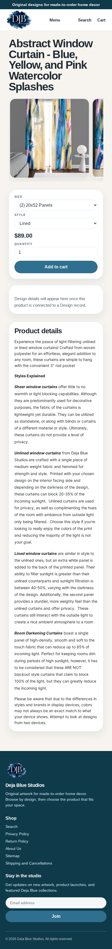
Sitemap (12, 856)
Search (84, 20)
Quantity (23, 244)
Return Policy (16, 841)
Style (20, 214)
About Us (13, 848)
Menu (54, 20)
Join (56, 916)
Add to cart (56, 267)
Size (18, 196)
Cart (101, 20)
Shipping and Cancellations (28, 863)
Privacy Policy (17, 834)
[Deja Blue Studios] (19, 19)
